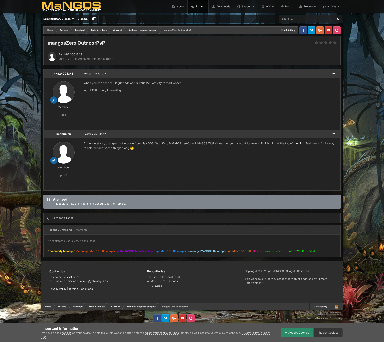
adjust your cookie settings (162, 332)
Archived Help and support (95, 58)
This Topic (323, 18)
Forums (200, 6)
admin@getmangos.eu (94, 281)
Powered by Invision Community (325, 318)
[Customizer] (94, 19)
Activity (331, 6)
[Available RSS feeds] (336, 306)
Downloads (223, 6)
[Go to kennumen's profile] (64, 153)
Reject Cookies (328, 332)
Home (180, 6)
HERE (158, 286)
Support (247, 6)
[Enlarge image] (132, 148)
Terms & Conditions (81, 288)
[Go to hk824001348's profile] (52, 56)
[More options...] (333, 73)
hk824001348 (63, 73)
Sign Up (83, 18)
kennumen (63, 134)
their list (299, 143)
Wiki (268, 6)
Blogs (288, 6)
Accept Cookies (298, 332)
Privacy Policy (57, 288)
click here (73, 277)
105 (65, 175)
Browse (308, 6)
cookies (66, 332)
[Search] (338, 19)
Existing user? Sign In (57, 18)
